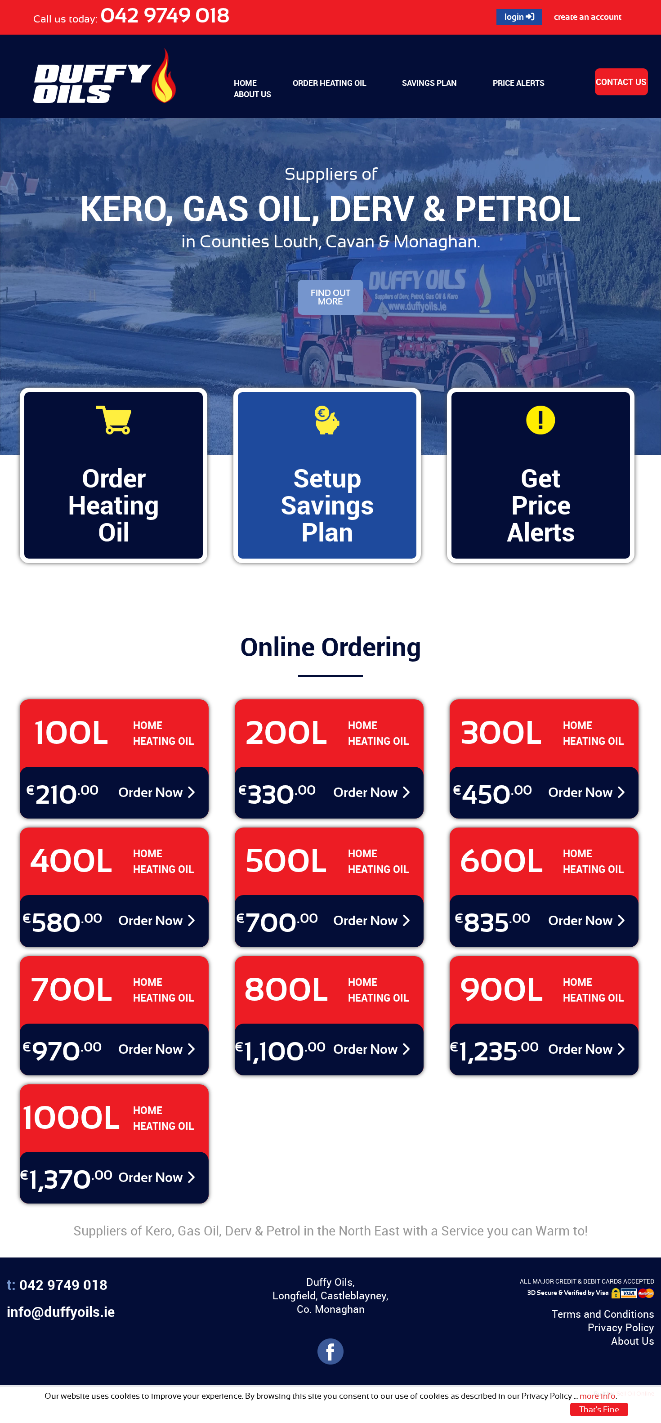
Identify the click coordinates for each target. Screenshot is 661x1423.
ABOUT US (252, 94)
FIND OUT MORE (330, 297)
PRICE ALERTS (519, 82)
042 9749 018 (165, 15)
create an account (587, 17)
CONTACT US (621, 82)
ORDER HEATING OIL (329, 82)
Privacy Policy (621, 1327)
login (515, 17)
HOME (245, 82)
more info (598, 1396)
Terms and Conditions (603, 1314)
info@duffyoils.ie (61, 1311)
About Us (632, 1341)
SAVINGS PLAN (429, 82)
